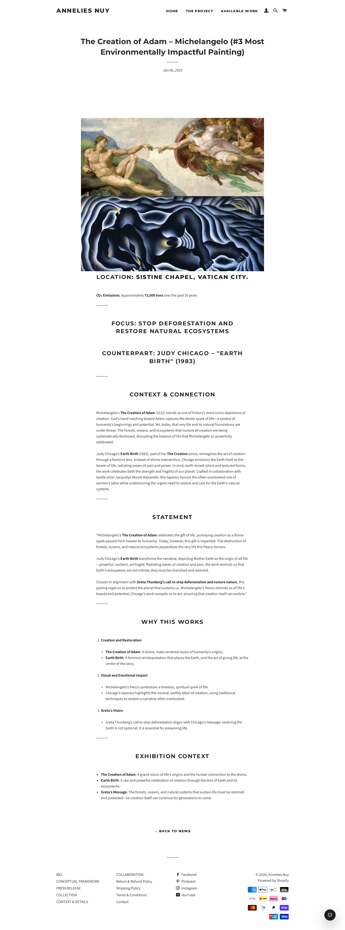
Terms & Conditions (131, 894)
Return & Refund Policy (134, 881)
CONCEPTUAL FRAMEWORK (77, 881)
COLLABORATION (129, 874)
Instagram (189, 888)
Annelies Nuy (83, 10)
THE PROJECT (199, 11)
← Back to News (172, 831)
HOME (172, 11)
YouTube (188, 894)
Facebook (189, 874)
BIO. (59, 874)
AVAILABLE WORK (239, 11)
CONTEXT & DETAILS (72, 901)
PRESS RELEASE (68, 888)
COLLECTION (66, 894)
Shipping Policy (128, 888)
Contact (122, 901)
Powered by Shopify (273, 880)
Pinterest (188, 881)
